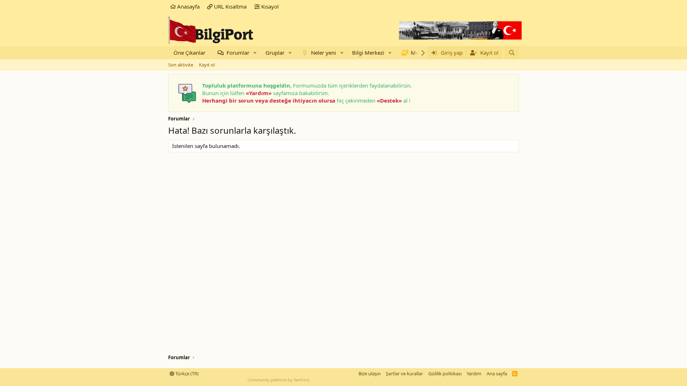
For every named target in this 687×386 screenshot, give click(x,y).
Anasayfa (188, 6)
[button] (255, 52)
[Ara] (512, 52)
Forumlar (237, 52)
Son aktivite (180, 64)
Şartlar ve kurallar (404, 373)
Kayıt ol (207, 64)
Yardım (474, 373)
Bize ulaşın (370, 373)
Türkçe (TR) (186, 373)
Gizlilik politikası (445, 373)
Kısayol (269, 6)
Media (418, 52)
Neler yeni (323, 52)
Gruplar (274, 52)
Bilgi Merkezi (368, 52)
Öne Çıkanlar (189, 52)
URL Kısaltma (230, 6)
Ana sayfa (497, 373)
